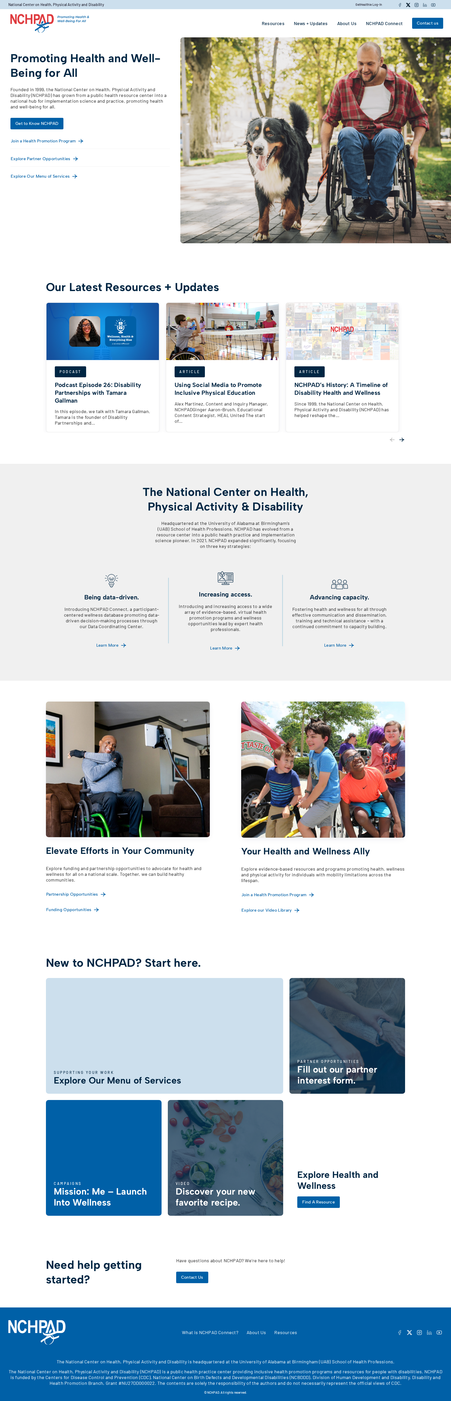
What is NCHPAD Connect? (210, 1332)
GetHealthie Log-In (368, 4)
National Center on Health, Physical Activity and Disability (56, 4)
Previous (392, 440)
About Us (256, 1332)
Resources (285, 1332)
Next (402, 440)
